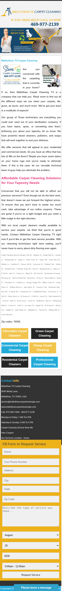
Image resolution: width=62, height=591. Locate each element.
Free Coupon (7, 433)
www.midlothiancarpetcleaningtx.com (18, 407)
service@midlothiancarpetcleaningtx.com (20, 402)
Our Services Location (11, 438)
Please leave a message (36, 587)
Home (26, 438)
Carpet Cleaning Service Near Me (17, 427)
